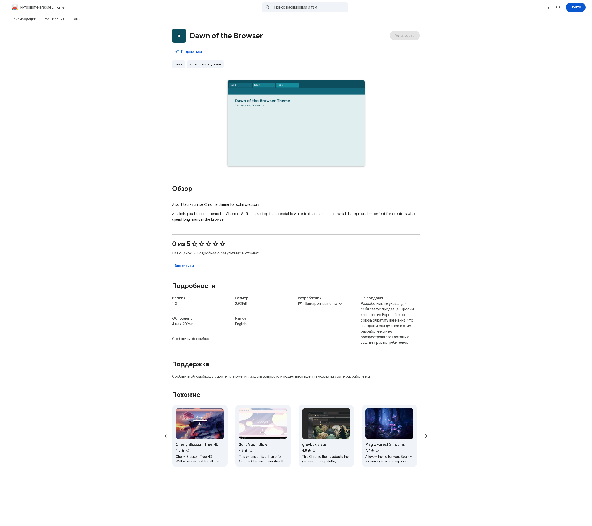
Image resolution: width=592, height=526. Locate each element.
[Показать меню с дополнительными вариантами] (548, 7)
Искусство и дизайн (205, 64)
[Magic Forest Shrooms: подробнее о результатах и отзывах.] (377, 450)
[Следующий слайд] (426, 436)
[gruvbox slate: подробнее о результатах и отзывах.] (314, 450)
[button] (558, 7)
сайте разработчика (352, 376)
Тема (178, 64)
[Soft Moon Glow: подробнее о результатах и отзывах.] (250, 450)
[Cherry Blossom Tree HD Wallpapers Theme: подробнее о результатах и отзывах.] (187, 450)
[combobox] (311, 7)
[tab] (24, 19)
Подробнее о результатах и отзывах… (229, 253)
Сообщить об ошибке (190, 339)
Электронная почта (320, 303)
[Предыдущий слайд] (165, 436)
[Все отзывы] (184, 265)
